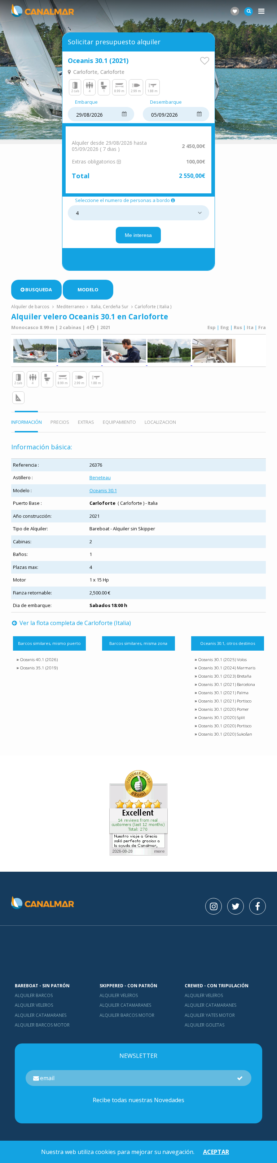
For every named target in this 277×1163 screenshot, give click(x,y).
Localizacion (160, 422)
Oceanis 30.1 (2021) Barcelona (226, 684)
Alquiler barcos (34, 995)
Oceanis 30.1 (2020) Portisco (224, 725)
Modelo (88, 289)
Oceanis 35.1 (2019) (39, 667)
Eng (224, 327)
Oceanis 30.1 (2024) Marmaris (226, 667)
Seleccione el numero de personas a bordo (122, 200)
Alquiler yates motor (210, 1015)
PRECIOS (59, 422)
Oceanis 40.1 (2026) (39, 659)
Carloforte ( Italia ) (153, 306)
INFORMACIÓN (26, 422)
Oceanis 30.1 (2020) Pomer (223, 709)
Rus (238, 327)
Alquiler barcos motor (42, 1025)
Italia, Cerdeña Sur (109, 306)
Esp (211, 327)
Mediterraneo (71, 306)
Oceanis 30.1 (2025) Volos (222, 659)
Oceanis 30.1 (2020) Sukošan (225, 734)
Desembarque (166, 102)
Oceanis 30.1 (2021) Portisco (224, 701)
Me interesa (138, 235)
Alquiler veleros (34, 1005)
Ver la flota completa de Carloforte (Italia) (74, 623)
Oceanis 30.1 (103, 490)
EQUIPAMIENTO (119, 422)
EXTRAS (86, 422)
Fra (262, 327)
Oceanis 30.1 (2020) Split (221, 717)
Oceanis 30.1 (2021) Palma (223, 692)
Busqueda (38, 289)
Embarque (86, 102)
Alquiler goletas (204, 1025)
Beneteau (100, 477)
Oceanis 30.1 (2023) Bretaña (224, 676)
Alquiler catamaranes (40, 1015)
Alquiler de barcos (30, 306)
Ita (250, 327)
